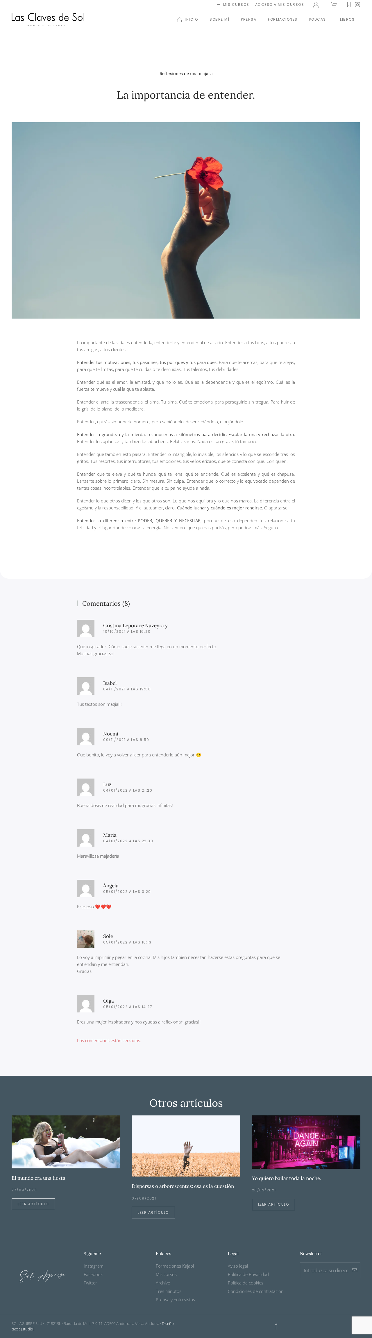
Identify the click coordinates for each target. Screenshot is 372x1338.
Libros (347, 19)
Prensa (248, 19)
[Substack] (349, 4)
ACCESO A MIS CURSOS (279, 4)
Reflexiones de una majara (186, 73)
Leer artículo (33, 1204)
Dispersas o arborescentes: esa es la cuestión (183, 1186)
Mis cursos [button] (236, 4)
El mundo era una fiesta (38, 1178)
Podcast (319, 19)
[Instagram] (357, 4)
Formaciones (283, 19)
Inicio (191, 19)
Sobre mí (219, 19)
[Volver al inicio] (48, 19)
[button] (276, 1326)
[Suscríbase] (354, 1270)
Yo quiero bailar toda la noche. (286, 1178)
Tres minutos (168, 1291)
